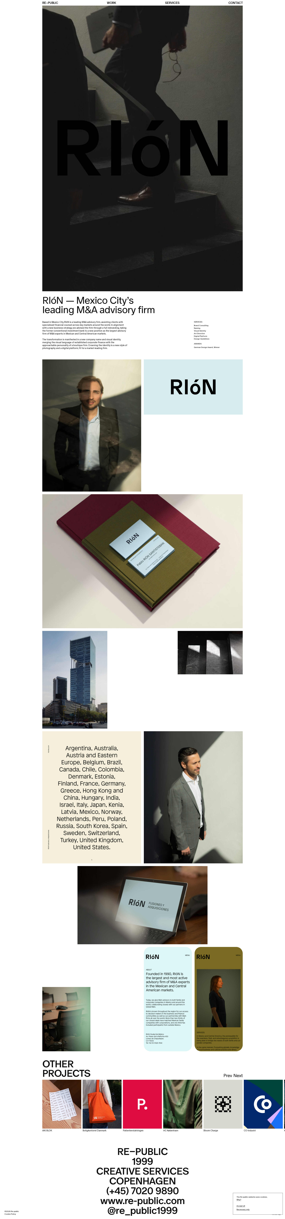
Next (238, 1075)
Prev (227, 1075)
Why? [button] (239, 1200)
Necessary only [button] (243, 1209)
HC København (178, 1130)
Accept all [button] (241, 1206)
